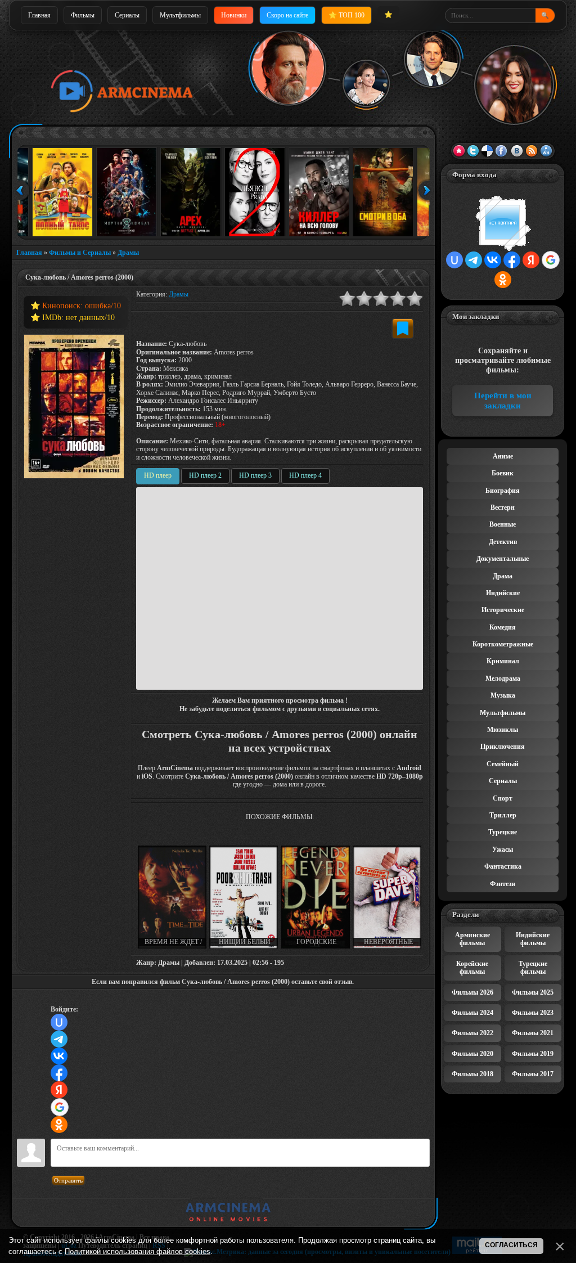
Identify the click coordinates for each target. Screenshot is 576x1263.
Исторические (503, 610)
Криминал (503, 661)
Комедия (502, 627)
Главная (39, 15)
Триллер (502, 815)
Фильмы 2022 (472, 1033)
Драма (502, 576)
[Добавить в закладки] (403, 328)
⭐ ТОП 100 (346, 15)
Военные (502, 524)
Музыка (502, 695)
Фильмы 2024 (472, 1013)
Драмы (128, 253)
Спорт (502, 798)
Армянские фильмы (472, 939)
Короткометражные (502, 644)
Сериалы (127, 15)
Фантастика (502, 866)
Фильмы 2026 (472, 992)
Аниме (503, 456)
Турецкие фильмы (533, 968)
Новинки (233, 15)
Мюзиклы (502, 730)
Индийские (503, 593)
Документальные (502, 559)
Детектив (503, 542)
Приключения (502, 746)
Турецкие (502, 832)
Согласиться (511, 1245)
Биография (502, 491)
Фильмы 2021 (533, 1033)
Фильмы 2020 (472, 1054)
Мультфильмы (180, 15)
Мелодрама (502, 678)
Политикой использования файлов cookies (137, 1251)
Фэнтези (502, 884)
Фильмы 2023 (533, 1013)
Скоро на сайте (287, 15)
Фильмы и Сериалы (80, 253)
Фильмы (82, 15)
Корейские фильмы (472, 968)
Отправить (68, 1180)
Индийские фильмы (533, 939)
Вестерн (502, 507)
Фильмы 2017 (533, 1074)
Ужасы (502, 849)
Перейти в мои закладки (503, 400)
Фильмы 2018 (472, 1074)
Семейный (503, 764)
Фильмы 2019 (533, 1054)
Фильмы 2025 (533, 992)
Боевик (503, 473)
